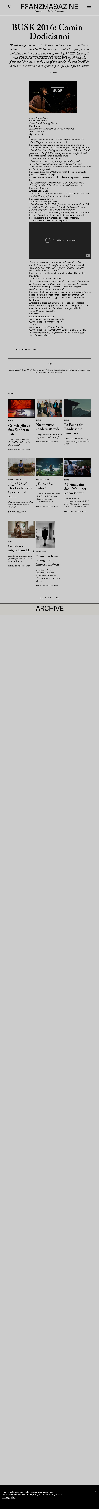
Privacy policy (8, 1498)
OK (96, 1492)
